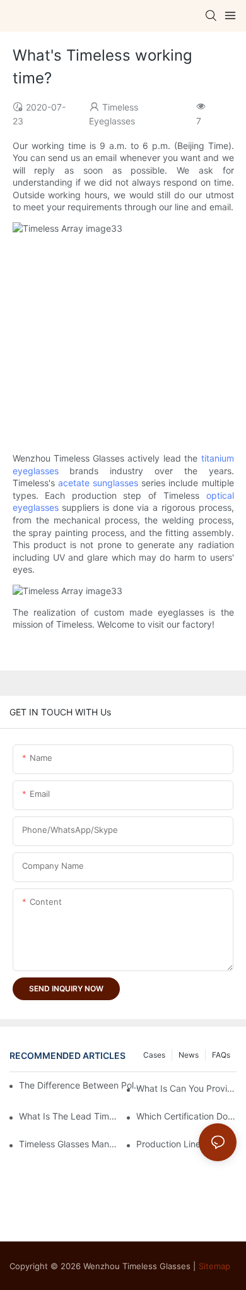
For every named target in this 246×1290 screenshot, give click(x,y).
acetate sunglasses (98, 482)
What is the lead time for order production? (69, 1116)
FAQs (221, 1055)
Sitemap (214, 1266)
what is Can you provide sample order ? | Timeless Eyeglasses (186, 1088)
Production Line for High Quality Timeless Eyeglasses (186, 1143)
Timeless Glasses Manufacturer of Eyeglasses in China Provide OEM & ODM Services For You (69, 1143)
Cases (154, 1055)
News (189, 1055)
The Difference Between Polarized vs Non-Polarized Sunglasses (82, 1085)
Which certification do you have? (186, 1116)
